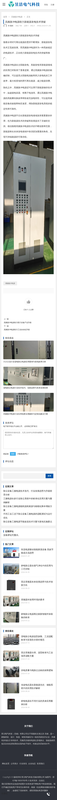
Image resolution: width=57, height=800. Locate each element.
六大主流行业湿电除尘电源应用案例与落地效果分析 (24, 361)
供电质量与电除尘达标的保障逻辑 (37, 670)
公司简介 (14, 763)
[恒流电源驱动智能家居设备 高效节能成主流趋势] (11, 552)
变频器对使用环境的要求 (32, 599)
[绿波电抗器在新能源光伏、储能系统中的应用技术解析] (11, 688)
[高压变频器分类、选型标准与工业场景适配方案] (11, 655)
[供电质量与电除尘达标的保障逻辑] (11, 672)
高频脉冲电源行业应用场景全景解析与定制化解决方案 (25, 414)
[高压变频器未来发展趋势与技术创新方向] (11, 585)
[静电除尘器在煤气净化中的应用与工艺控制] (11, 568)
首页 (5, 16)
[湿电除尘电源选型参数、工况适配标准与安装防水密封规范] (11, 639)
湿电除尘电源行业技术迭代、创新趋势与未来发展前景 (25, 387)
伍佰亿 (42, 780)
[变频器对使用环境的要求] (11, 601)
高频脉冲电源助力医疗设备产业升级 (17, 322)
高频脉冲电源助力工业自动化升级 (17, 329)
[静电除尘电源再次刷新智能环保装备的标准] (11, 617)
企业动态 (32, 763)
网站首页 (5, 763)
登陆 (46, 4)
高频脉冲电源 (16, 16)
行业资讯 (23, 763)
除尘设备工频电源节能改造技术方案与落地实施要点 (27, 521)
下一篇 (6, 326)
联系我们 (40, 763)
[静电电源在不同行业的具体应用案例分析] (11, 704)
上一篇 (6, 319)
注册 (52, 4)
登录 (12, 454)
